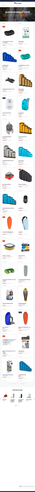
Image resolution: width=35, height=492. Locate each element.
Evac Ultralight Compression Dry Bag (8, 160)
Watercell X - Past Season (22, 184)
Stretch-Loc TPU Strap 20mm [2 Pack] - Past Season (9, 351)
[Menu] (2, 3)
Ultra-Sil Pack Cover (5, 327)
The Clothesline (21, 208)
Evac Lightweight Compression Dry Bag (8, 208)
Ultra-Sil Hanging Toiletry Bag (7, 136)
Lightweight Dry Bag (5, 65)
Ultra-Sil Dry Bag (21, 160)
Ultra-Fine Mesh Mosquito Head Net (8, 303)
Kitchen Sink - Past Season (6, 255)
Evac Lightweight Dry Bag (22, 374)
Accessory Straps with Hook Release (8, 374)
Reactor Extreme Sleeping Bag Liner (8, 231)
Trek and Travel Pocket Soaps (7, 112)
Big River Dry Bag (21, 89)
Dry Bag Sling (21, 231)
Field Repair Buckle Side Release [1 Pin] (8, 89)
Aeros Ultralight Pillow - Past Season (24, 65)
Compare (5, 47)
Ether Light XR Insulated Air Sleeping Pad (24, 279)
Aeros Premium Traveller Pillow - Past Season (9, 279)
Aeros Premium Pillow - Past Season (8, 41)
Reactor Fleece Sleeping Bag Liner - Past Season (24, 328)
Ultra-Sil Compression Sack (23, 136)
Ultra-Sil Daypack (21, 112)
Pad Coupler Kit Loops (22, 255)
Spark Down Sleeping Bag (22, 303)
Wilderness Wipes (21, 41)
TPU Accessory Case (21, 350)
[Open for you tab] (33, 486)
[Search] (3, 3)
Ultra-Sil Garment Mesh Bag (7, 184)
